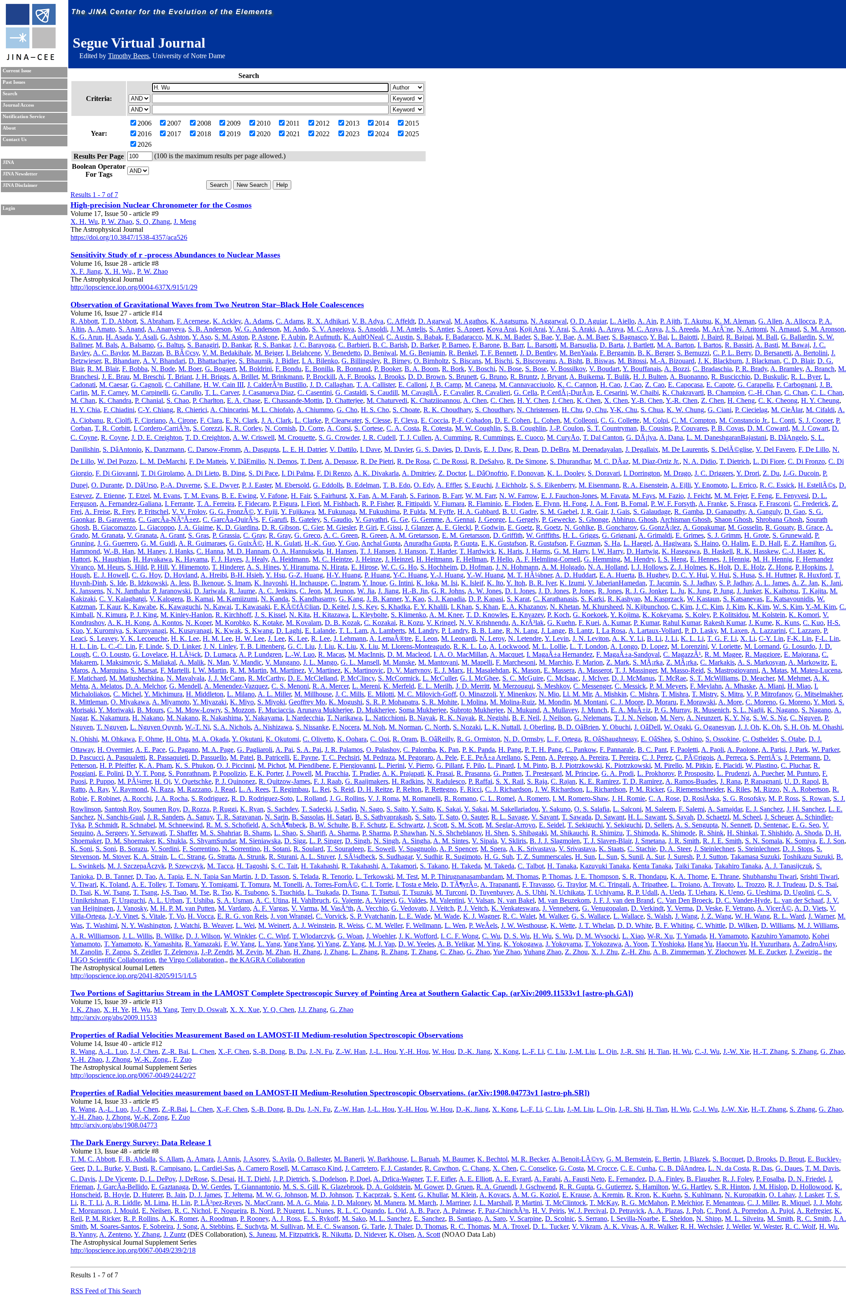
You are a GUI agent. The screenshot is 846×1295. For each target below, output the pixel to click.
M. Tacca (220, 866)
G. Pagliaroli (254, 749)
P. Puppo (101, 781)
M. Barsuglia (578, 345)
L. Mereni (366, 686)
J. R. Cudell (379, 437)
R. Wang (82, 1051)
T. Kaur (109, 606)
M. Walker (553, 916)
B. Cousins (655, 428)
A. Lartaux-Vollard (654, 630)
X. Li (747, 638)
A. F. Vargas (270, 908)
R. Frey (124, 511)
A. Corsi (339, 428)
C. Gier (313, 527)
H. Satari (339, 817)
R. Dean (526, 449)
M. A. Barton (675, 345)
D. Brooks (761, 1159)
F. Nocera (346, 727)
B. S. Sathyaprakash (383, 817)
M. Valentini (447, 900)
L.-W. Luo (300, 654)
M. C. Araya (644, 329)
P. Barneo (455, 345)
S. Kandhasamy (313, 599)
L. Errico (743, 485)
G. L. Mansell (360, 662)
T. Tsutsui (385, 892)
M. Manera (389, 1202)
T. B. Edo (396, 485)
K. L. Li (692, 638)
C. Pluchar (795, 765)
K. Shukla (172, 841)
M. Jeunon (339, 591)
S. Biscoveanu (536, 361)
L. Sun (607, 856)
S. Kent (404, 1194)
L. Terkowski (374, 876)
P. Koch (558, 614)
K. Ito (495, 583)
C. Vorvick (331, 916)
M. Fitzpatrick (299, 1234)
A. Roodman (218, 1218)
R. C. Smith (813, 1218)
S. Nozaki (467, 727)
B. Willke (169, 936)
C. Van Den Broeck (684, 900)
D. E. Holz (749, 567)
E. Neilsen (156, 1210)
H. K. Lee (185, 638)
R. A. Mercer (330, 686)
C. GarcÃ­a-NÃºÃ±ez (168, 519)
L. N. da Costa (728, 1168)
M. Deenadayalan (597, 449)
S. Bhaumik (255, 361)
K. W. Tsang (112, 892)
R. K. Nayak (457, 718)
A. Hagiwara (672, 543)
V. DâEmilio (247, 461)
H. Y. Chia (85, 409)
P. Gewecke (558, 519)
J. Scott (437, 825)
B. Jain (176, 1194)
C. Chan (796, 392)
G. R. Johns (447, 591)
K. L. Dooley (565, 473)
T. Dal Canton (603, 437)
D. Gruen (459, 1187)
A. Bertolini (810, 353)
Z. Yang (354, 944)
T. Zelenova (180, 952)
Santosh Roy (122, 809)
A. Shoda (808, 833)
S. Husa (744, 575)
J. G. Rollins (347, 798)
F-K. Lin (799, 638)
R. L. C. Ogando (360, 1210)
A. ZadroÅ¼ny (814, 944)
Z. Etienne (110, 495)
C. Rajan (563, 781)
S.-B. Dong (269, 1051)
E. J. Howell (110, 575)
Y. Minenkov (517, 694)
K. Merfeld (398, 686)
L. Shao (285, 833)
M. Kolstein (768, 614)
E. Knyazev (527, 614)
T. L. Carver (222, 392)
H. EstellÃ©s (816, 485)
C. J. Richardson (508, 789)
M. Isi (449, 583)
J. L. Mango (320, 662)
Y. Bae (564, 337)
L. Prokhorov (655, 773)
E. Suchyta (252, 1226)
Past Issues (14, 82)
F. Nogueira (230, 1210)
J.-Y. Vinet (123, 916)
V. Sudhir (429, 856)
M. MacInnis (366, 654)
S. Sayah (681, 817)
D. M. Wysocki (597, 936)
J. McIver (595, 678)
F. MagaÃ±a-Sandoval (628, 654)
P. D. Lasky (701, 630)
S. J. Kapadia (446, 599)
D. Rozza (196, 809)
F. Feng (761, 495)
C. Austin (399, 337)
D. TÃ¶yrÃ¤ (459, 884)
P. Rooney (254, 1218)
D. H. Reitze (375, 789)
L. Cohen (547, 420)
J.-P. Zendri (217, 952)
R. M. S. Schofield (232, 825)
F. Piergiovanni (354, 765)
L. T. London (588, 646)
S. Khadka (395, 606)
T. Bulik (618, 376)
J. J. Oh (748, 727)
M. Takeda (499, 866)
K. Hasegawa (681, 551)
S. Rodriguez (209, 798)
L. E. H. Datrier (304, 449)
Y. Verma (680, 908)
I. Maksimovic (120, 662)
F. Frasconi (774, 503)
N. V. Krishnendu (483, 622)
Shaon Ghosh (733, 519)
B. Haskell (718, 551)
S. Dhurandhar (570, 461)
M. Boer (189, 368)
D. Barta (611, 345)
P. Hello (501, 559)
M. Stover (116, 856)
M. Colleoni (580, 420)
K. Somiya (801, 841)
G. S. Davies (434, 449)
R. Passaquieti (168, 757)
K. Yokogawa (523, 944)
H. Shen (496, 833)
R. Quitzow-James (284, 781)
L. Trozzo (750, 884)
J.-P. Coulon (566, 428)
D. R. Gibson (280, 527)
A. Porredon (750, 1210)
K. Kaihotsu (781, 591)
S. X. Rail (509, 781)
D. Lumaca (220, 654)
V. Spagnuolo (417, 848)
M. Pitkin (699, 765)
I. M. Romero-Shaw (580, 798)
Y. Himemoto (189, 567)
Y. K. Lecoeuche (143, 638)
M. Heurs (110, 567)
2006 (144, 123)
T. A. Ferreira (215, 503)
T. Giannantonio (256, 1187)
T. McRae (672, 678)
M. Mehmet (794, 678)
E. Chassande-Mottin (293, 400)
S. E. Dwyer (221, 485)
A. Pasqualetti (126, 757)
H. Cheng (741, 400)
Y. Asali (146, 337)
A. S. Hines (263, 567)
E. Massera (559, 670)
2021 (293, 134)
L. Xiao (633, 936)
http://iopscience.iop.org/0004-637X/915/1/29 (133, 287)
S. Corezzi (207, 428)
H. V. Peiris (548, 1210)
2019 (233, 134)
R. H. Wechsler (701, 1226)
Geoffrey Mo (307, 702)
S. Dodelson (329, 1179)
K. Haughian (111, 559)
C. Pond (718, 1210)
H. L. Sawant (646, 817)
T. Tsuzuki (417, 892)
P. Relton (408, 789)
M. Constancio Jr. (743, 420)
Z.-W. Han (351, 1051)
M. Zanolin (86, 952)
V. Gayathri (371, 519)
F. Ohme (150, 739)
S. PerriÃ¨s (765, 757)
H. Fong (574, 503)
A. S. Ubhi (531, 892)
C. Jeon (310, 591)
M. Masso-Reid (682, 670)
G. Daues (789, 1168)
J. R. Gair (594, 511)
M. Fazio (671, 495)
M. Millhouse (313, 694)
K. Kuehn (667, 1194)
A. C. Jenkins (277, 591)
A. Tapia (171, 876)
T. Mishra (674, 694)
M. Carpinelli (149, 392)
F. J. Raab (327, 781)
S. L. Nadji (748, 710)
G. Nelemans (592, 718)
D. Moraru (661, 702)
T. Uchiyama (605, 892)
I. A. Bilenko (320, 361)
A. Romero (533, 798)
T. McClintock (565, 1202)
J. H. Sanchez (806, 809)
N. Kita (299, 614)
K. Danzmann (164, 449)
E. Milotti (380, 694)
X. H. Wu (84, 221)
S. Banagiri (203, 345)
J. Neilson (557, 718)
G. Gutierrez (614, 1187)
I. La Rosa (610, 630)
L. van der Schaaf (798, 900)
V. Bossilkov (568, 368)
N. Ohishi (84, 739)
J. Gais (620, 511)
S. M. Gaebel (558, 511)
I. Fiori (310, 503)
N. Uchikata (567, 892)
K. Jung (699, 591)
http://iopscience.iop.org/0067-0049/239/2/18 (133, 1250)
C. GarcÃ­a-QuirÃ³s (230, 519)
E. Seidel (551, 825)
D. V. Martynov (408, 670)
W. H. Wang (752, 916)
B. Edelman (362, 485)
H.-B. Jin (415, 591)
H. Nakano (147, 718)
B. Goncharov (617, 527)
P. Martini (528, 1202)
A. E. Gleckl (453, 527)
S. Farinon (424, 495)
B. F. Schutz (369, 825)
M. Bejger (268, 353)
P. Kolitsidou (731, 614)
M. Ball (766, 337)
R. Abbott (84, 321)
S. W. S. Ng (770, 718)
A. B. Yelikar (456, 944)
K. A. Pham (155, 765)
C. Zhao (451, 952)
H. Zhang (306, 952)
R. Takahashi (359, 866)
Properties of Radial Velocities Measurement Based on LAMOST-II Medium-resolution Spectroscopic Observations (266, 1035)
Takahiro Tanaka (738, 866)
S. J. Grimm (724, 535)
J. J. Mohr (827, 1202)
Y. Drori (747, 473)
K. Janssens (86, 591)
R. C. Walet (519, 916)
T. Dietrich (735, 461)
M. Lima (156, 1202)
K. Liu (347, 646)
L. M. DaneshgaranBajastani (726, 437)
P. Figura (285, 503)
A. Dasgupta (261, 449)
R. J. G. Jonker (646, 591)
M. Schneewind (181, 825)
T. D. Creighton (208, 437)
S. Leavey (103, 638)
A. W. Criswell (254, 437)
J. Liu (326, 646)
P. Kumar (646, 622)
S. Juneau (262, 1234)
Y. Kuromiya (104, 630)
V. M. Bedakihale (226, 353)
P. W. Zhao (116, 221)
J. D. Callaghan (331, 384)
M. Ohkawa (118, 739)
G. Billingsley (360, 361)
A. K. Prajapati (403, 773)
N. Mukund (523, 710)
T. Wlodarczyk (313, 936)
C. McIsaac (563, 678)
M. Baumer (458, 1159)
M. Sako (354, 1218)
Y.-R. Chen (682, 400)
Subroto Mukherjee (477, 710)
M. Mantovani (438, 662)
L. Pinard (501, 765)
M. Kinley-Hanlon (186, 614)
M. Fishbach (340, 503)
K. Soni (81, 848)
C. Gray (254, 535)
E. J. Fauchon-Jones (569, 495)
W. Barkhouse (387, 1159)
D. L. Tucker (550, 1226)
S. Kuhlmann (702, 1194)
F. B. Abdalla (137, 1159)
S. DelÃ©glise (731, 449)
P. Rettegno (440, 789)
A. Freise (97, 511)
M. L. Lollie (549, 646)
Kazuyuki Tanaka (604, 866)
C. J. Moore (626, 702)
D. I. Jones (520, 591)
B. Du (297, 1051)
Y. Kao (414, 599)
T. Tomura (255, 884)
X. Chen (616, 400)
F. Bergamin (617, 353)
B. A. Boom (421, 368)
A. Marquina (109, 670)
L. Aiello (622, 321)
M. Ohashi (827, 727)
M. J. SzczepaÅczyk (136, 866)
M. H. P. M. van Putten (182, 908)
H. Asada (119, 337)
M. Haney (151, 551)
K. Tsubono (251, 892)
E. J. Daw (497, 449)
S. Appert (470, 329)
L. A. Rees (254, 789)
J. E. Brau (116, 376)
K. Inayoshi (270, 583)
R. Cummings (494, 437)
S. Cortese (368, 428)
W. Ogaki (677, 727)
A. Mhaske (740, 686)
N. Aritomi (752, 329)
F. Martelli (174, 670)
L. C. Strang (188, 856)
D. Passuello (209, 757)
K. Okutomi (282, 739)
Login (9, 208)
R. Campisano (170, 1168)
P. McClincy (358, 678)
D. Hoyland (180, 575)
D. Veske (709, 908)
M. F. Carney (109, 392)
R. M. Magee (723, 654)
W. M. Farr (480, 495)
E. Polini (111, 773)
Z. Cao (654, 384)
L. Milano (241, 694)
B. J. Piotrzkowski (576, 765)
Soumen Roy (161, 809)
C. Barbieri (353, 345)
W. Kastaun (703, 599)
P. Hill (159, 567)
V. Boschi (481, 368)
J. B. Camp (445, 384)
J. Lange (553, 630)
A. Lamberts (387, 630)
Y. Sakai (475, 809)
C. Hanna (210, 551)
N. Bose (510, 368)
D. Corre (311, 428)
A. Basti (766, 345)
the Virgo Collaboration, (192, 960)
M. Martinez (287, 670)
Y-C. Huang (410, 575)
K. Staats (611, 848)
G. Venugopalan (604, 908)
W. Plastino (761, 765)
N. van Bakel (515, 900)
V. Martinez (324, 670)
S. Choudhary (494, 409)
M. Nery (671, 718)
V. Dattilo (343, 449)
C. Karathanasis (555, 599)
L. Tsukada (323, 892)
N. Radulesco (446, 781)
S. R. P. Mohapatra (392, 702)
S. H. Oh (796, 727)
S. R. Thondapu (644, 876)
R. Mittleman (88, 702)
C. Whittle (711, 925)
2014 (382, 123)
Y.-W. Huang (485, 575)
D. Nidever (370, 1234)
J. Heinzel (399, 559)
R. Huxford (815, 575)
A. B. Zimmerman (678, 952)
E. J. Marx (448, 670)
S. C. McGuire (522, 678)
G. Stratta (221, 856)
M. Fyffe (441, 511)
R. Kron (638, 1194)
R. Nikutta (336, 1234)
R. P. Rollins (140, 1218)
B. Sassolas (307, 817)
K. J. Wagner (481, 916)
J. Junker (749, 591)
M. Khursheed (603, 606)
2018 (204, 134)
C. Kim (682, 606)
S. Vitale (153, 916)
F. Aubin (293, 337)
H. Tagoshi (252, 866)
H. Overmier (114, 749)
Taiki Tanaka (693, 866)
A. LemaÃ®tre (390, 638)
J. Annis (228, 1159)
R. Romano (460, 798)
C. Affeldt (401, 321)
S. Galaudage (652, 511)
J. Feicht (699, 495)
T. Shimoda (642, 833)
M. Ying (488, 944)
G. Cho (347, 409)
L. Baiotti (684, 337)
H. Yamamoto (728, 936)
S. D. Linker (183, 646)
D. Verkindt (647, 908)
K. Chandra (115, 400)
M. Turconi (451, 892)
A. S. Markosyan (761, 662)
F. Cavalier (458, 392)
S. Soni (106, 848)
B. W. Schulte (328, 825)
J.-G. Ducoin (801, 473)
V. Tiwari (83, 884)
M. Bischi (498, 361)
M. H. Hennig (772, 559)
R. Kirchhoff (233, 614)
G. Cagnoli (146, 384)
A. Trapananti (499, 884)
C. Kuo (813, 622)
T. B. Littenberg (262, 646)
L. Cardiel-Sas (214, 1168)
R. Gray (280, 535)
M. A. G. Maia (307, 1202)
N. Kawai (217, 606)
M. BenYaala (578, 353)
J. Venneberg (560, 908)
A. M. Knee (446, 614)
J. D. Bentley (538, 353)
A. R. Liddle (123, 1202)
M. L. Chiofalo (272, 409)
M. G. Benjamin (422, 353)
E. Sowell (381, 848)
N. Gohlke (579, 527)
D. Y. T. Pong (145, 773)
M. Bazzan (147, 353)
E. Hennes (704, 559)
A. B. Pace (424, 1210)
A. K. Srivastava (532, 848)
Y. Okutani (247, 739)
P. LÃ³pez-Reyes (217, 1202)
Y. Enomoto (710, 485)
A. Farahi (547, 1179)
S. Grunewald (791, 535)
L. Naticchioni (385, 718)
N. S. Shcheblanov (456, 833)
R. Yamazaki (202, 944)
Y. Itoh (515, 583)
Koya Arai (501, 329)
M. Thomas (522, 876)
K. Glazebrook (342, 1187)
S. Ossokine (722, 739)
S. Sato (425, 817)
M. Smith (780, 1218)
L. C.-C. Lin (117, 646)
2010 (263, 123)
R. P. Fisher (377, 503)
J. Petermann (802, 757)
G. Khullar (433, 1194)
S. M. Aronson (823, 329)
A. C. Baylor (111, 353)
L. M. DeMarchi (163, 461)
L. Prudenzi (733, 773)
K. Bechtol (492, 1159)
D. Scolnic (560, 1218)
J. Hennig (736, 559)
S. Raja (537, 781)
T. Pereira (625, 757)
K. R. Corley (243, 428)
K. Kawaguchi (180, 606)
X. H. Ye (116, 1009)
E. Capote (720, 384)
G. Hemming (602, 559)
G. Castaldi (351, 392)
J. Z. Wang (716, 916)
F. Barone (486, 345)
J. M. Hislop (770, 1187)
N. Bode (163, 368)
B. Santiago (465, 1218)
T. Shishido (776, 833)
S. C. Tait (284, 866)
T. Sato (448, 817)
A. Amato (101, 329)
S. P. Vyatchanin (372, 916)
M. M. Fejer (730, 495)
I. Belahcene (303, 353)
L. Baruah (425, 1159)
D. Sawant (609, 817)
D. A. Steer (675, 848)
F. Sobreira (158, 1226)
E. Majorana (801, 654)
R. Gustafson (548, 543)
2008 (204, 123)
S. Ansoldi (372, 329)
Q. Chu (596, 409)
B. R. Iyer (542, 583)
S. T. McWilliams (714, 678)
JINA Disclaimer (20, 185)
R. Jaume (242, 591)
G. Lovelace (150, 654)
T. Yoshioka (667, 944)
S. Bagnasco (629, 337)
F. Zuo (182, 1059)
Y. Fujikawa (298, 511)
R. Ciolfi (119, 420)
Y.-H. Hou (414, 1051)
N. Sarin (276, 817)
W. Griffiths (542, 535)
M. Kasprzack (663, 599)
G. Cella (525, 392)
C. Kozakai (380, 622)
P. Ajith (670, 321)
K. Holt (720, 567)
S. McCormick (398, 678)
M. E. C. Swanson (332, 1226)
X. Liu (369, 646)
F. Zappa (117, 952)
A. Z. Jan (805, 583)
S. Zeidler (147, 952)
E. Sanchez (429, 1218)
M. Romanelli (421, 798)
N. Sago (371, 809)
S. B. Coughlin (525, 428)
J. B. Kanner (384, 599)
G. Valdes (412, 900)
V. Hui (720, 575)
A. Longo (624, 646)
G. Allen (770, 321)
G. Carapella (755, 384)
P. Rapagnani (762, 781)
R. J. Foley (738, 1179)
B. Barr (513, 345)
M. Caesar (113, 384)
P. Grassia (226, 535)
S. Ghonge (594, 519)
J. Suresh (680, 856)
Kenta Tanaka (652, 866)
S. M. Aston (231, 337)
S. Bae (543, 337)
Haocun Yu (731, 944)
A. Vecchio (372, 908)
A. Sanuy (200, 817)
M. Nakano (182, 718)
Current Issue (17, 70)
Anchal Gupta (381, 543)
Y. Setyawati (148, 833)
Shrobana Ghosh (779, 519)
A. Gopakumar (703, 527)
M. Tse (199, 892)
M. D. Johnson (331, 1194)
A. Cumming (452, 437)
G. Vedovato (409, 908)
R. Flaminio (484, 503)
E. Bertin (667, 1159)
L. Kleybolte (369, 614)
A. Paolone (742, 749)
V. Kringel (441, 622)
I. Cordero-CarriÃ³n (161, 428)
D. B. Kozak (342, 622)
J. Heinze (369, 559)
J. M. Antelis (408, 329)
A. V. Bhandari (164, 361)
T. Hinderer (228, 567)
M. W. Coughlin (478, 428)
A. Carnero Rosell (262, 1168)
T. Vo (176, 916)
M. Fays (643, 495)
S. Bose (536, 368)
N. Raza (162, 789)
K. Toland (114, 884)
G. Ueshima (763, 892)
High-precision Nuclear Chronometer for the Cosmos (161, 205)
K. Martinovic (363, 670)
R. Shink (711, 833)
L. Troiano (685, 884)
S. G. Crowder (339, 437)
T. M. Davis (822, 1168)
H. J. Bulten (650, 376)
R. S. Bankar (272, 345)
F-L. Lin (827, 638)
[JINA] (30, 58)
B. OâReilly (436, 739)
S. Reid (343, 789)
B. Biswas (600, 361)
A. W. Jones (484, 591)
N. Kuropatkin (745, 1194)
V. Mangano (282, 662)
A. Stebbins (216, 1226)
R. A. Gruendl (496, 1187)
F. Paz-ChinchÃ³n (503, 1210)
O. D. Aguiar (588, 321)
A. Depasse (341, 461)
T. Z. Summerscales (543, 856)
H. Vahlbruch (310, 900)
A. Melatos (106, 686)
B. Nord (261, 1210)
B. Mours (150, 710)
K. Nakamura (110, 718)
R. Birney (396, 361)
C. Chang (475, 1168)
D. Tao (146, 876)
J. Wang (686, 916)
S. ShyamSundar (212, 841)
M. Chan (82, 400)
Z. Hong (780, 567)
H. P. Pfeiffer (117, 765)
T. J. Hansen (377, 551)
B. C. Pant (652, 749)
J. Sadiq (345, 809)
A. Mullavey (560, 710)
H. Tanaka (561, 866)
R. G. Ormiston (478, 739)
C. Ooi (379, 739)
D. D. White (634, 925)
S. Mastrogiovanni (732, 670)
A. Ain (647, 321)
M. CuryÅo (563, 437)
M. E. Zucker (767, 952)
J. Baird (712, 337)
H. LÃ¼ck (186, 654)
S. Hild (137, 567)
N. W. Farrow (518, 495)
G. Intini (401, 583)
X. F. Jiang (85, 271)
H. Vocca (201, 916)
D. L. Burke (104, 1168)
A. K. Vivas (620, 1226)
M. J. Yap (381, 944)
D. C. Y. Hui (689, 575)
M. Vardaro (234, 908)
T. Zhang (424, 952)
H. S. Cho (375, 409)
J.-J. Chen (144, 1051)
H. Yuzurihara (770, 944)
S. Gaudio (337, 519)
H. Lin (181, 1202)
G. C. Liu (301, 646)
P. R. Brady (751, 368)
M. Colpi (655, 420)
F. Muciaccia (276, 710)
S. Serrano (592, 1218)
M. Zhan (278, 952)
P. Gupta (466, 543)
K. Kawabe (140, 606)
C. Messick (630, 686)
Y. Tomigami (219, 884)
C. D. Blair (798, 361)
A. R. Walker (658, 1226)
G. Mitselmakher (818, 694)
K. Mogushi (345, 702)
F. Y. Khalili (430, 606)
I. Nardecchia (304, 718)
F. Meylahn (706, 686)
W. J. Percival (587, 1210)
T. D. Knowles (487, 614)
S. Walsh (659, 916)
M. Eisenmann (599, 485)
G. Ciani (719, 409)
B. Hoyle (117, 1194)
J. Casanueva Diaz (268, 392)
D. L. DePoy (157, 1179)
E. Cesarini (611, 392)
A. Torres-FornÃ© (331, 884)
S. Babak (429, 337)
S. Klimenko (408, 614)
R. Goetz (548, 527)
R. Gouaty (779, 527)
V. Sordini (165, 848)
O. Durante (106, 485)
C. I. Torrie (376, 884)
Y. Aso (201, 337)
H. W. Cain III (224, 384)
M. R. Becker (530, 1159)
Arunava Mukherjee (325, 710)
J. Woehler (380, 936)
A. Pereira (594, 757)
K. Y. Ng (737, 718)
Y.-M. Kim (820, 606)
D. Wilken (743, 925)
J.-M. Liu (582, 1051)
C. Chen (502, 400)
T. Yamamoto (122, 944)
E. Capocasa (685, 384)
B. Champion (726, 392)
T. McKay (604, 1202)
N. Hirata (335, 567)
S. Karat (518, 599)
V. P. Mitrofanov (769, 694)
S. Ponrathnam (188, 773)
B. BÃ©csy (182, 353)
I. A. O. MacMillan (460, 654)
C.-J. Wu (707, 1051)
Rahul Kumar (681, 622)
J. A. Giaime (195, 527)
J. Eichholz (510, 485)
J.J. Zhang (312, 1009)
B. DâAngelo (788, 437)
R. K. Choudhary (447, 409)
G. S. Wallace (590, 916)
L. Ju (677, 591)
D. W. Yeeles (416, 944)
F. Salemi (692, 809)
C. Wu (491, 936)
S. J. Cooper (815, 420)
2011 (293, 123)
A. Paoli (712, 749)
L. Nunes (321, 1210)
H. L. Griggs (580, 535)
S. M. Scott (466, 825)
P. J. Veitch (472, 908)
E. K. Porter (265, 773)
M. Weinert (273, 925)
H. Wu (542, 936)
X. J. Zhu (604, 952)
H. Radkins (407, 781)
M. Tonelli (287, 884)
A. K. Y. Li (627, 638)
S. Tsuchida (287, 892)
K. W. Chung (685, 409)
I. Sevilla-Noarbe (634, 1218)
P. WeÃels (483, 925)
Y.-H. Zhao (86, 1059)
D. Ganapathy (725, 511)
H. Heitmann (434, 559)
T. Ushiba (199, 900)
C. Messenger (592, 686)
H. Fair (300, 495)
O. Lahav (782, 1194)
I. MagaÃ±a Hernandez (560, 654)
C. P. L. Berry (732, 353)
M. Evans (166, 495)
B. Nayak (422, 718)
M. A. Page (218, 749)
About (9, 128)
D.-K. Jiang (474, 1051)
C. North (437, 727)
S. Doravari (604, 473)
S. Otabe (793, 739)
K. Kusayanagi (191, 630)
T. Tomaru (183, 884)
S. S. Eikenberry (552, 485)
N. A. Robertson (806, 789)
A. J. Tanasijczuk (788, 866)
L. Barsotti (542, 345)
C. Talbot (531, 866)
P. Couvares (691, 428)
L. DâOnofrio (488, 473)
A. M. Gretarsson (414, 535)
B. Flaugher (702, 1179)
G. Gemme (427, 519)
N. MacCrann (264, 1202)
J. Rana (730, 781)
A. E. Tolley (148, 884)
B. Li (654, 638)
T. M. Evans (201, 495)
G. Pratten (508, 773)
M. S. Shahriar (220, 833)
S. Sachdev (282, 809)
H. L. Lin (83, 646)
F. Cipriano (150, 420)
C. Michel (127, 694)
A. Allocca (800, 321)
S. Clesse (377, 420)
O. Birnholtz (431, 361)
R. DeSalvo (487, 461)
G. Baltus (170, 345)
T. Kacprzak (373, 1194)
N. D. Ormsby (523, 739)
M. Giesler (341, 527)
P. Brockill (320, 376)
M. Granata (107, 535)
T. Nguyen (111, 727)
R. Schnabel (138, 825)
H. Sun (585, 856)
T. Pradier (365, 773)
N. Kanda (274, 599)
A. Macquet (506, 654)
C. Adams (290, 321)
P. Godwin (489, 527)
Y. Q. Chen (278, 1009)
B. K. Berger (655, 353)
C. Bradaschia (712, 368)
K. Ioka (427, 583)
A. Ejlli (681, 485)
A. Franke (712, 503)
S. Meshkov (553, 686)
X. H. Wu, (119, 271)
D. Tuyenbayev (491, 892)
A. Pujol (782, 1210)
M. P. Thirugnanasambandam (462, 876)
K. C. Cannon (577, 384)
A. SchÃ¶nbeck (283, 825)
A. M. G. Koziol (535, 1194)
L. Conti (783, 420)
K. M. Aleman (735, 321)
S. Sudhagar (395, 856)
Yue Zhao (506, 952)
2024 (382, 134)
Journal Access (18, 105)
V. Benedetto (342, 353)
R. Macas (331, 654)
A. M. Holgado (563, 567)
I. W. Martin (209, 670)
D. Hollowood (811, 1187)
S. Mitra (731, 694)
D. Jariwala (210, 591)
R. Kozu (411, 622)
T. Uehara (702, 892)
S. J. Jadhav (699, 583)
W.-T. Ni (197, 727)
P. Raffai (480, 781)
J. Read (225, 789)
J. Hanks (181, 551)
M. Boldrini (255, 368)
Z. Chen (712, 400)
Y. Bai (659, 337)
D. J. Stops (798, 848)
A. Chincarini (229, 409)
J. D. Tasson (272, 876)
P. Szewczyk (186, 866)
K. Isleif (472, 583)
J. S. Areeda (682, 329)
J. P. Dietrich (290, 1179)
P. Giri (368, 527)
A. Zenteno (115, 1234)
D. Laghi (288, 630)
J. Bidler (286, 361)
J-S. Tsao (173, 892)
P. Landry (455, 630)
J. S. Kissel (270, 614)
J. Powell (299, 773)
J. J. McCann (226, 678)
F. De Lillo (813, 449)
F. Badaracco (463, 337)
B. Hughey (653, 575)
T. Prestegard (543, 773)
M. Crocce (602, 1168)
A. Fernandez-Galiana (130, 503)
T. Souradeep (345, 848)
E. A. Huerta (616, 575)
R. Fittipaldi (413, 503)
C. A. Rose (664, 798)
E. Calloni (412, 384)
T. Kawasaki (252, 606)
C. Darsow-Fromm (214, 449)
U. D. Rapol (801, 781)
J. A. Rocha (171, 798)
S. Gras (198, 535)
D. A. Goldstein (389, 1187)
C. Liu (556, 1051)
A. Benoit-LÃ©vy (577, 1159)
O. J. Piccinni (235, 765)
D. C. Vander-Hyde (743, 900)
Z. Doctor (451, 473)
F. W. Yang (239, 944)
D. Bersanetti (773, 353)
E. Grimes (689, 535)
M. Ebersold (292, 485)
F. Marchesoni (515, 662)
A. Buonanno (689, 376)
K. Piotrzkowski (628, 765)
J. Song (187, 1226)
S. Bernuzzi (693, 353)
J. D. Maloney (351, 1202)
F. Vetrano (739, 908)
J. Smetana (650, 841)
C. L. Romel (497, 798)
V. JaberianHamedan (617, 583)
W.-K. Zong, (152, 1059)
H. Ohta (177, 739)
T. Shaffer (183, 833)
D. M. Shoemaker (129, 841)
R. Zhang (394, 952)
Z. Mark (617, 662)
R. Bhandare (122, 361)
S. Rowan (816, 798)
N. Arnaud (785, 329)
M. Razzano (194, 789)
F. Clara (211, 420)
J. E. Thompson (597, 876)
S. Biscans (466, 361)
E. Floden (518, 503)
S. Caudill (384, 392)
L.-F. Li (533, 1051)
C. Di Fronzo (806, 461)
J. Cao (633, 384)
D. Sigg (295, 841)
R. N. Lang (522, 630)
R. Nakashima (221, 718)
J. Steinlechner (714, 848)
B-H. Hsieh (246, 575)
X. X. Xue (245, 1009)
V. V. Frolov (189, 511)
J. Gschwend (537, 1187)
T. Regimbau (290, 789)
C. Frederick (811, 503)
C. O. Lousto (111, 654)
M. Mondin (554, 702)
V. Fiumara (449, 503)
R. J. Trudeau (786, 884)
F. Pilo (475, 765)
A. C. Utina (272, 900)
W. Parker (825, 749)
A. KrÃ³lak (528, 622)
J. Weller (738, 1226)
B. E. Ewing (239, 495)
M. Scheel (747, 817)
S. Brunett (463, 376)
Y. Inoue (374, 583)
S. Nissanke (312, 727)
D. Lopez (654, 646)
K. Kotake (267, 622)
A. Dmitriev (418, 473)
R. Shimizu (607, 833)
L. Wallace (628, 916)
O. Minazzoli (478, 694)
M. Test (407, 876)
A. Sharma (344, 833)
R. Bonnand (354, 368)
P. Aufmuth (324, 337)
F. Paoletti (684, 749)
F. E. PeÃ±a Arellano (490, 757)
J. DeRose (193, 1179)
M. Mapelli (476, 662)
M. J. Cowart (810, 428)
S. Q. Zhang (153, 221)
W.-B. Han (119, 551)
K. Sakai (449, 809)
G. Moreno (794, 702)
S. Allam (171, 1159)
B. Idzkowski (148, 583)
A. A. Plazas (665, 1210)
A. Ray (98, 789)
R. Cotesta (437, 428)
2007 (174, 123)
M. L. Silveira (744, 1218)
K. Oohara (352, 739)
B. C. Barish (390, 345)
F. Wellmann (423, 925)
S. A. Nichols (232, 727)
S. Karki (592, 599)
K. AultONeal (363, 337)
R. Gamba (688, 511)
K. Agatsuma (508, 321)
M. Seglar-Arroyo (510, 825)
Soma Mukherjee (422, 710)
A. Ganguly (764, 511)
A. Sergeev (111, 833)
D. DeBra (555, 449)
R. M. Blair (103, 368)
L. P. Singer (325, 841)
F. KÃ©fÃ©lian (296, 606)
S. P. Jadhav (735, 583)
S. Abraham (156, 321)
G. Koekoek (590, 614)
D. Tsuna (355, 892)
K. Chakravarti (683, 392)
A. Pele (446, 757)
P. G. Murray (672, 710)
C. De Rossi (450, 461)
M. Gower (428, 1187)
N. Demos (282, 461)
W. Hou (443, 1051)
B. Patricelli (273, 757)
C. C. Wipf (274, 936)
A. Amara (200, 1159)
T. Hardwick (477, 551)
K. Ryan (251, 809)
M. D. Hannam (248, 551)
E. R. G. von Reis (242, 916)
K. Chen (589, 400)
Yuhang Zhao (542, 952)
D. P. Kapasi (485, 599)
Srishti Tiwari (819, 876)
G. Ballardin (798, 337)
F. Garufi (274, 519)
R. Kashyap (624, 599)
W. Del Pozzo (116, 461)
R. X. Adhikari (328, 321)
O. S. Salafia (591, 809)
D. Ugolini (799, 892)
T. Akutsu (697, 321)
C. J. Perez (657, 757)
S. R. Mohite (439, 702)
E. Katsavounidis (789, 599)
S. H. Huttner (776, 575)
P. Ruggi (225, 809)
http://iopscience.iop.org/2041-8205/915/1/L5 (133, 975)
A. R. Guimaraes (202, 543)
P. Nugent (290, 1210)
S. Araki (583, 329)
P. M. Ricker (646, 789)
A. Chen (475, 400)
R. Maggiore (762, 654)
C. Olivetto (318, 739)
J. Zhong (118, 1059)
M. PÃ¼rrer (134, 781)
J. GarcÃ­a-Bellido (122, 1187)
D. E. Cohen (512, 420)
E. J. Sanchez (764, 809)
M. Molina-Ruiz (512, 702)
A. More (730, 702)
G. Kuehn (561, 622)
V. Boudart (604, 368)
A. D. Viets (810, 908)
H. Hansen (341, 551)
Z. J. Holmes (688, 567)
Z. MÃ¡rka (681, 662)
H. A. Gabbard (478, 511)
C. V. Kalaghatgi (122, 599)
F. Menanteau (725, 1202)
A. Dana (671, 437)
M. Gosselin (745, 527)
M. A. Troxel (511, 1226)
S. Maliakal (160, 662)
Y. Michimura (163, 694)
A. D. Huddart (575, 575)
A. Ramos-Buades (690, 781)
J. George (491, 519)
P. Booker (387, 368)
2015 (412, 123)
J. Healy (256, 559)
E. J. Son (831, 841)
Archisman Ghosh (685, 519)
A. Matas (774, 670)
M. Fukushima (379, 511)
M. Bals (107, 345)
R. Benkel (463, 353)
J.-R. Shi (632, 1051)
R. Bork (453, 368)
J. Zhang (336, 952)
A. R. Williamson (94, 936)
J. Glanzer (419, 527)
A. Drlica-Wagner (398, 1179)
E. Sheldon (677, 1218)
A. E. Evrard (513, 1179)
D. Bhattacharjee (212, 361)
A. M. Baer (593, 337)
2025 (412, 134)
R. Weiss (350, 925)
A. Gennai (460, 519)
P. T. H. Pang (543, 749)
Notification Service (24, 116)
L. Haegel (637, 543)
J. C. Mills (349, 694)
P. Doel (360, 1179)
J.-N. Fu (320, 1051)
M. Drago (677, 473)
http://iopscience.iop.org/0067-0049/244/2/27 (133, 1075)
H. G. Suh (498, 856)
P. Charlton (208, 400)
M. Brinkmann (282, 376)
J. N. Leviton (590, 638)
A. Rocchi (137, 798)
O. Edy (424, 485)
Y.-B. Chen (647, 400)
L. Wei (245, 925)
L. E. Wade (414, 916)
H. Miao (799, 686)
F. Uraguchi (128, 900)
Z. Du (771, 473)
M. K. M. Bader (508, 337)
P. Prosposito (695, 773)
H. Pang (509, 749)
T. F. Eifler (441, 1179)
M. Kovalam (303, 622)
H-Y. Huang (344, 575)
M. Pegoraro (415, 757)
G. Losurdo (799, 646)
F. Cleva (405, 420)
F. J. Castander (401, 1168)
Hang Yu (700, 944)
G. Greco (307, 535)
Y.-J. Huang (447, 575)
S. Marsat (143, 670)
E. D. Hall (766, 543)
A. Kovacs (494, 1194)
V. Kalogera (166, 599)
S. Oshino (688, 739)
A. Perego (563, 757)
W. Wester (767, 1226)
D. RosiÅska (701, 798)
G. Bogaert (220, 368)
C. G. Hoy (146, 575)
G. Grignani (618, 535)
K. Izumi (572, 583)
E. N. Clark (242, 420)
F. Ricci (471, 789)
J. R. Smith (683, 841)
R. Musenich (711, 710)
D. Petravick (627, 1210)
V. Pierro (420, 765)
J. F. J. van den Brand (623, 900)
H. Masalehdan (488, 670)
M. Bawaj (795, 345)
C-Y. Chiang (155, 409)
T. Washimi (102, 925)
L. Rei (321, 789)
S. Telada (306, 876)
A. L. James (772, 583)
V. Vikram (586, 1226)
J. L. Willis (137, 936)
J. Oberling (538, 727)
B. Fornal (634, 503)
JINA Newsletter (20, 173)
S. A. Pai (309, 749)
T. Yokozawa (603, 944)
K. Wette (562, 925)
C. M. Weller (384, 925)
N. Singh (386, 841)
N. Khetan (564, 606)
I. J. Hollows (649, 567)
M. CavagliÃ (420, 392)
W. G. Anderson (257, 329)
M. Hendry (639, 559)
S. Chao (178, 400)
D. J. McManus (633, 678)
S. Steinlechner (758, 848)
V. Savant (544, 817)
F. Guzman (585, 543)
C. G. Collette (620, 420)
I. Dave (370, 449)
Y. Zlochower (726, 952)
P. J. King (143, 614)
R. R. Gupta (576, 1187)
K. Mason (526, 670)
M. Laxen (734, 630)
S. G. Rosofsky (744, 798)
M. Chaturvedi (387, 400)
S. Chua (652, 409)
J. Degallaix (641, 449)
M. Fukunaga (337, 511)
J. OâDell (647, 727)
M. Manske (399, 662)
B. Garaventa (116, 519)
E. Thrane (725, 876)
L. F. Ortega (564, 739)
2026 (144, 144)
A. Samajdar (725, 809)
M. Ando (295, 329)
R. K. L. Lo (469, 646)
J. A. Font (603, 503)
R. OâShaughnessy (610, 739)
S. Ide (118, 583)
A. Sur (655, 856)
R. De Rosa (413, 461)
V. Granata (142, 535)
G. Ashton (174, 337)
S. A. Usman (234, 900)
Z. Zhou (576, 952)
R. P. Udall (642, 892)
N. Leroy (492, 638)
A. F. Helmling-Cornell (548, 559)
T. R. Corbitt (112, 428)
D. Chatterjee (344, 400)
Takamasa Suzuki (755, 856)
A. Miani (771, 686)
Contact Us (14, 139)
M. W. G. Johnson (281, 1194)
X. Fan (359, 495)
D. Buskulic (770, 376)
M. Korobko (232, 622)
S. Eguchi (478, 485)
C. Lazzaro (804, 630)
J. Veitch (442, 908)
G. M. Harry (571, 551)
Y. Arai (558, 329)
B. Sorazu (133, 848)
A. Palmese (459, 1210)
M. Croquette (296, 437)
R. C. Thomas (470, 1226)
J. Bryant (553, 376)
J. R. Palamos (344, 749)
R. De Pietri (376, 461)
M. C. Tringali (609, 884)
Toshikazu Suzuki (808, 856)
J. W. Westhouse (524, 925)
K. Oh (771, 727)
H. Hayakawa (152, 559)
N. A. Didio (699, 461)
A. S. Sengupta (696, 825)
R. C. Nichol (192, 1210)
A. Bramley (786, 368)
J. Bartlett (640, 345)
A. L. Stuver (317, 856)
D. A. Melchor (146, 686)
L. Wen (455, 925)
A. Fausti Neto (584, 1179)
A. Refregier (814, 1210)
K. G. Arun (86, 337)
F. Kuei (589, 622)
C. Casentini (314, 392)
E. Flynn (547, 503)
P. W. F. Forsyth (673, 503)
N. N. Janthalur (128, 591)
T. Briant (179, 376)
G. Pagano (183, 749)
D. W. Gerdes (211, 1187)
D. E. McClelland (312, 678)
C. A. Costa (402, 428)
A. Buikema (586, 376)
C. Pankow (580, 749)
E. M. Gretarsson (466, 535)
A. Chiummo (315, 409)
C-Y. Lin (771, 638)
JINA (8, 162)
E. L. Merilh (435, 686)
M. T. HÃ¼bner (529, 575)
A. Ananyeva (166, 329)
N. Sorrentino (241, 848)
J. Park (798, 749)
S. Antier (441, 329)
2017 (174, 134)
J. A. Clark (276, 420)
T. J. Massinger (636, 670)
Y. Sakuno (556, 809)
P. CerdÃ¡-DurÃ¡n (567, 392)
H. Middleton (204, 694)
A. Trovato (718, 884)
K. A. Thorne (689, 876)
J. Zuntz (174, 1234)
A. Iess (179, 583)
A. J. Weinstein (314, 925)
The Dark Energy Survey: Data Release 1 (141, 1142)
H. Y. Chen (533, 400)
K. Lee (298, 638)
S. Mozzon (239, 710)
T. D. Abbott (119, 321)
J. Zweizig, (804, 952)
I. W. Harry (607, 551)
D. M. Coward (767, 428)
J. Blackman (763, 361)
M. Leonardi (458, 638)
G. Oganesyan (714, 727)
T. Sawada (576, 817)
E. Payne (305, 757)
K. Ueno (731, 892)
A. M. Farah (389, 495)
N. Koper (199, 622)
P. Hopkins (810, 567)
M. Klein (463, 1194)
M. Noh (374, 727)
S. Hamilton (651, 1187)
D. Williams (777, 925)
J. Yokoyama (563, 944)
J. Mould (126, 1210)
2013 (352, 123)
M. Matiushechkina (136, 678)
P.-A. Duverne (180, 485)
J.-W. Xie (736, 1051)
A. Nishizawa (273, 727)
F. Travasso (538, 884)
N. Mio (549, 694)
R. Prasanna (473, 773)
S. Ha (612, 543)
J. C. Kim (709, 606)
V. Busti (136, 1168)
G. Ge (399, 519)
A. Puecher (768, 773)
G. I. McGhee (479, 678)
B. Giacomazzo (114, 527)
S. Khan (486, 606)
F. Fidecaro (253, 503)
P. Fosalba (770, 1179)
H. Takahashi (319, 866)
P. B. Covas (727, 428)
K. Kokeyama (662, 614)
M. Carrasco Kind (316, 1168)
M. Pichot (271, 765)
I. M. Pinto (532, 765)
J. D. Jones (553, 591)
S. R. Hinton (732, 1187)
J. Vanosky (132, 908)
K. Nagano (782, 710)
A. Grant (172, 535)
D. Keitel (336, 606)
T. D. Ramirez (642, 781)
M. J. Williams (818, 925)
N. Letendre (525, 638)
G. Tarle (373, 1226)
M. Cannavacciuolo (526, 384)
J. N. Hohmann (517, 567)
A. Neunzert (703, 718)
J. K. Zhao (85, 1009)
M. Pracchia (332, 773)
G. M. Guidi (158, 543)
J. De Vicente (117, 1179)
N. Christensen (537, 409)
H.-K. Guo (319, 543)
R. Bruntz (524, 376)
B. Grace (810, 527)
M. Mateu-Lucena (815, 670)
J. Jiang (388, 591)
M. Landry (423, 630)
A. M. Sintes (450, 841)
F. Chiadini (119, 409)
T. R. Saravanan (238, 817)
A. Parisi (773, 749)
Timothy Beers (128, 56)
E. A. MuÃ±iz (631, 710)
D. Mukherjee (375, 710)
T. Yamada (691, 936)
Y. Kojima (624, 614)
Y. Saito (422, 809)
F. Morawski (697, 702)
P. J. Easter (256, 485)
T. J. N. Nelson (635, 718)
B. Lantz (580, 630)
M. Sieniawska (260, 841)
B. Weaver (217, 925)
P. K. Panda (478, 749)
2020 (263, 134)
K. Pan (449, 749)
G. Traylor (571, 884)
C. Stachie (641, 848)
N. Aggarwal (549, 321)
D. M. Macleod (408, 654)
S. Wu (563, 936)
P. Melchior (686, 1202)
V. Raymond (129, 789)
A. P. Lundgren (260, 654)
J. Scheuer (778, 817)
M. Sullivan (287, 1226)
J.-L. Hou (382, 1051)
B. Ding (234, 473)
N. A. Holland (607, 567)
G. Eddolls (328, 485)
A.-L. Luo (112, 1051)
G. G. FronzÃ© (231, 511)
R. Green (374, 535)
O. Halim (735, 543)
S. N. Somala (763, 841)
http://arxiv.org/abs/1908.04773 (113, 1125)
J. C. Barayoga (314, 345)
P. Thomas (556, 876)
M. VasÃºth (337, 908)
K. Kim (758, 606)
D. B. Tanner (114, 876)
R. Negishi (493, 718)
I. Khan (461, 606)
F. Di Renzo (334, 473)
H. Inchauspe (308, 583)
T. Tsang (145, 892)
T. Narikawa (344, 718)
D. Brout (791, 1159)
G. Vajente (347, 900)
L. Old (397, 1210)
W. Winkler (239, 936)
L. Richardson (606, 789)
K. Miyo (242, 702)
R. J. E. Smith (722, 841)
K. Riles (738, 789)
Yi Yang (328, 944)
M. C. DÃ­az (611, 461)
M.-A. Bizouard (672, 361)
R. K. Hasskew (757, 551)
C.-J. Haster (798, 551)
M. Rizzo (766, 789)
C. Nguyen (805, 718)
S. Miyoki (271, 702)
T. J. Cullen (415, 437)
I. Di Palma (297, 473)
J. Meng (185, 221)
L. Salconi (627, 809)
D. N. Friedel (806, 1179)
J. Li (671, 638)
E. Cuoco (530, 437)
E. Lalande (320, 630)
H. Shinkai (742, 833)
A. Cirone (183, 420)
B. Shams (257, 833)
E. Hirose (364, 567)
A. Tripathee (649, 884)
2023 (352, 134)
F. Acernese (193, 321)
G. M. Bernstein (628, 1159)
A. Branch (820, 368)
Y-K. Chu (623, 409)
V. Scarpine (525, 1218)
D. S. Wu (517, 936)
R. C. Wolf (800, 1226)
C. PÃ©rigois (694, 757)
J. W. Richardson (559, 789)
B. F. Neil (525, 718)
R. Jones (610, 591)
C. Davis (82, 1179)
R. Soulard (308, 848)
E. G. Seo (805, 825)
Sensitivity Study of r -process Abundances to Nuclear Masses (175, 254)
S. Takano (434, 866)
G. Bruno (493, 376)
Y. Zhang (147, 1234)
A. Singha (416, 841)
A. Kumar (616, 622)
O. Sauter (475, 817)
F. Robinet (105, 798)
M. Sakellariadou (514, 809)
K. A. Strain (150, 856)
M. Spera (493, 848)
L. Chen (203, 1051)
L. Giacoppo (156, 527)
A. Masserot (595, 670)
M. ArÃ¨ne (717, 329)
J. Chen (562, 400)
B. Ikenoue (208, 583)
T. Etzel (139, 495)
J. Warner (821, 916)
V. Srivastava (577, 848)
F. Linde (150, 646)
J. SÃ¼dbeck (356, 856)
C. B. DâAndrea (682, 1168)
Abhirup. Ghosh (634, 519)
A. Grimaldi (655, 535)
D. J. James (205, 1194)
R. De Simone (526, 461)
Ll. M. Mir (577, 694)
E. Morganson (90, 1210)
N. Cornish (280, 428)
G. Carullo (186, 392)
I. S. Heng (672, 559)
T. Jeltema (238, 1194)
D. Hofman (476, 567)
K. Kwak (228, 630)
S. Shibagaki (529, 833)
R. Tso (222, 892)
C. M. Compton (694, 420)
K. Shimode (678, 833)
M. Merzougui (513, 686)
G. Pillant (449, 765)
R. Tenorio (337, 876)
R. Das (762, 1168)
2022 (322, 134)
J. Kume (760, 622)
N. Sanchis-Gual (120, 817)
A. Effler (449, 485)
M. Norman (405, 727)
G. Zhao (478, 952)
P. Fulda (414, 511)
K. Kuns (787, 622)
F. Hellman (471, 559)
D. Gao (794, 511)
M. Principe (581, 773)
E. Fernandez (626, 1179)
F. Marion (589, 662)
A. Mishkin (611, 694)
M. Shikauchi (569, 833)
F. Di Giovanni (116, 473)
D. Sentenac (771, 825)
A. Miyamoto (170, 702)
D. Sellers (658, 825)
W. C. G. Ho (399, 567)
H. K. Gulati (283, 543)
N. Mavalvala (185, 678)
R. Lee (320, 638)
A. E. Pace (150, 749)
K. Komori (804, 614)
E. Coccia (434, 420)
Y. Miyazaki (209, 702)
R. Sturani (283, 856)
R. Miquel (796, 1202)
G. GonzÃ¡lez (660, 527)
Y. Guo (348, 543)
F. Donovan (527, 473)
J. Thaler (400, 1226)
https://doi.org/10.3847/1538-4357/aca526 (128, 237)
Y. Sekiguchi (624, 825)
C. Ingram (345, 583)
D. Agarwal (434, 321)
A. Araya (610, 329)
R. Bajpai (739, 337)
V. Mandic (247, 662)
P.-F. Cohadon (471, 420)
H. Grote (756, 535)
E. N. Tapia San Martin (218, 876)
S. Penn (534, 757)
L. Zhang (365, 952)
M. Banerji (349, 1159)
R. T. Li (91, 1202)
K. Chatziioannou (435, 400)
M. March (422, 1202)
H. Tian (658, 1051)
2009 (233, 123)
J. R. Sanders (165, 817)
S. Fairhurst (330, 495)
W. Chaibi (645, 392)
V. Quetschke (193, 781)
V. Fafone (273, 495)
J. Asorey (256, 1159)
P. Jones (583, 591)
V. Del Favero (775, 449)
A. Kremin (608, 1194)
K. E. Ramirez (599, 781)
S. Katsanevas (742, 599)
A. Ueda (672, 892)
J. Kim (735, 606)
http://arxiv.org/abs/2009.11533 (113, 1017)
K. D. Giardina (237, 527)
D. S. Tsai (823, 884)
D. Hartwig (642, 551)
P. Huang (377, 575)
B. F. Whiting (674, 925)
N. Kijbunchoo (647, 606)
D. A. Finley (666, 1179)
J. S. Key (364, 606)
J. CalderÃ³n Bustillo (276, 384)
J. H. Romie (628, 798)
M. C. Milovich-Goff (426, 694)
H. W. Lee (249, 638)
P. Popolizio (229, 773)
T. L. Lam (353, 630)
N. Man (218, 662)
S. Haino (706, 543)
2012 (322, 123)
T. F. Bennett (498, 353)
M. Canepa (480, 384)
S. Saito (397, 809)
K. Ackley (227, 321)
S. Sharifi (313, 833)
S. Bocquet (727, 1159)
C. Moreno (761, 702)
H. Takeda (466, 866)
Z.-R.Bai (174, 1109)
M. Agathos (470, 321)
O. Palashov (383, 749)
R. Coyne (114, 437)
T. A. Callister (375, 384)
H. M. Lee (217, 638)
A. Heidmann (290, 559)
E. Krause (576, 1194)
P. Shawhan (409, 833)
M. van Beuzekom (564, 900)
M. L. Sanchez (389, 1218)
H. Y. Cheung (820, 400)
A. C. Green (340, 535)
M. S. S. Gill (300, 1187)
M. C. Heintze (332, 559)
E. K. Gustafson (503, 543)
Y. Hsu (275, 575)
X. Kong (506, 1051)
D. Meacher (758, 678)
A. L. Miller (274, 694)
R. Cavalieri (493, 392)
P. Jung (723, 591)
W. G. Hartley (691, 1187)
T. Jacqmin (664, 583)
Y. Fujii (267, 511)
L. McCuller (439, 678)
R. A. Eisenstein (645, 485)
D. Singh (357, 841)
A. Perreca (731, 757)
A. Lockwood (509, 646)
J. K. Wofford (418, 936)
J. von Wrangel (291, 916)
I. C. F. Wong (460, 936)
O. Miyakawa (130, 702)
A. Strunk (251, 856)
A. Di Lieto (203, 473)
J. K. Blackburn (720, 361)
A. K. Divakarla (376, 473)
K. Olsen (401, 1234)
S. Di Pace (263, 473)
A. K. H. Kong (129, 622)
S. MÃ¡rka (648, 662)
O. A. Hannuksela (298, 551)
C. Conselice (538, 1168)
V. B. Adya (367, 321)
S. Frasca (743, 503)
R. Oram (405, 739)
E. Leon (426, 638)
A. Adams (258, 321)
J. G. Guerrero (117, 543)
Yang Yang (298, 944)
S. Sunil (632, 856)
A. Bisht (570, 361)
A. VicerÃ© (774, 908)
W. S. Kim (787, 606)
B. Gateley (305, 519)
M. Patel (241, 757)
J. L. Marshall (492, 1202)
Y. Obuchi (616, 727)
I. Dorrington (641, 473)
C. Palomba (419, 749)
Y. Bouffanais (642, 368)
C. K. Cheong (778, 400)
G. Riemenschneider (695, 789)
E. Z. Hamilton (805, 543)
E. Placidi (728, 765)
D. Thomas (431, 1226)
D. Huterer (148, 1194)
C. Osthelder (759, 739)
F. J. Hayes (226, 559)
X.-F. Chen (233, 1051)
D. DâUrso (141, 485)
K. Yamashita (163, 944)
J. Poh (694, 1210)
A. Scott (428, 1234)
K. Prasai (440, 773)
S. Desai (222, 1179)
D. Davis (467, 449)
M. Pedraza (379, 757)
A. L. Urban (165, 900)
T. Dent (311, 461)
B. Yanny (83, 1234)
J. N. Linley (220, 646)
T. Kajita (814, 591)
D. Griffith (508, 535)
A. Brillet (245, 376)
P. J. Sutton (711, 856)
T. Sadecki (316, 809)
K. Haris (510, 551)
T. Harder (443, 551)
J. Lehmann (350, 638)
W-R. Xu (660, 936)
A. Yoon (636, 944)
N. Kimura (111, 614)
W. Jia (366, 591)
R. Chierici (192, 409)
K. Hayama (191, 559)
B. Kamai (199, 599)
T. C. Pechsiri (341, 757)
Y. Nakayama (263, 718)
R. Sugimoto (463, 856)
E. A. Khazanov (524, 606)
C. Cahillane (182, 384)
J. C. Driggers (713, 473)
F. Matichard (88, 678)
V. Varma (304, 908)
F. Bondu (288, 368)
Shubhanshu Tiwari (769, 876)
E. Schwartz (406, 825)
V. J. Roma (383, 798)
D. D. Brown (426, 376)
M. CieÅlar (786, 409)
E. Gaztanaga (170, 1187)
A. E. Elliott (475, 1179)
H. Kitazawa (331, 614)
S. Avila (283, 1159)
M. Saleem (660, 809)
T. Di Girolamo (162, 473)
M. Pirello (668, 765)
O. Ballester (314, 1159)
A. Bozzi (676, 368)
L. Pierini (391, 765)
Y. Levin (557, 638)
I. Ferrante (179, 503)
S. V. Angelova (333, 329)
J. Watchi (187, 925)
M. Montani (590, 702)
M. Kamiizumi (237, 599)
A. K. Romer (179, 1218)
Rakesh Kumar (724, 622)
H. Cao (610, 384)
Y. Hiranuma (300, 567)
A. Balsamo (137, 345)
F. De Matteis (207, 461)
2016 (144, 134)
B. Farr (452, 495)
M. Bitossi (632, 361)
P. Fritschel (153, 511)
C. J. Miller (762, 1202)
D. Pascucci (87, 757)
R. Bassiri (738, 345)
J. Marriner (455, 1202)
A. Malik (191, 662)
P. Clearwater (343, 420)
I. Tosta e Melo (417, 884)
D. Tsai (80, 892)
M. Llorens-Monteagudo (416, 646)
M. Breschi (148, 376)
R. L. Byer (805, 376)
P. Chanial (149, 400)
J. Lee (276, 638)
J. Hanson (412, 551)
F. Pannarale (617, 749)
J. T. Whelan (596, 925)
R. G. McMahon (644, 1202)
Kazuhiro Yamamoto (780, 936)
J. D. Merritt (473, 686)
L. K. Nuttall (502, 727)
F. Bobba (135, 368)
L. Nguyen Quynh (156, 727)
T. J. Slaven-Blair (607, 841)
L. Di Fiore (768, 461)
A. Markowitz (807, 662)
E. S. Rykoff (321, 1218)
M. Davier (398, 449)
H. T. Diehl (254, 1179)
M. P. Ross (783, 798)
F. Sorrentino (200, 848)
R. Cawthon (442, 1168)
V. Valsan (481, 900)
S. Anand (132, 329)
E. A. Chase (243, 400)
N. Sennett (736, 825)
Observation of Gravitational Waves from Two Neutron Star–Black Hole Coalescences (217, 304)
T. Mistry (704, 694)
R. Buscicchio (730, 376)
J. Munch (594, 710)
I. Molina (473, 702)
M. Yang (166, 1009)
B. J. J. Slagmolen (555, 841)
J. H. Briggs (212, 376)
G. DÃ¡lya (641, 437)
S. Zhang (804, 1051)
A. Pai (284, 749)
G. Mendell (185, 686)
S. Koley (697, 614)
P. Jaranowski (171, 591)
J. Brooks (391, 376)
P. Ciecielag (751, 409)
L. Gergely (523, 519)
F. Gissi (390, 527)
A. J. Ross (285, 1218)
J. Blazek (696, 1159)
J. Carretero (361, 1168)
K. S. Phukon (194, 765)
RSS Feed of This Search (105, 1291)
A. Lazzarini (768, 630)
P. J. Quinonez (235, 781)
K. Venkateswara (515, 908)
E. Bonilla (319, 368)
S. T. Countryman (612, 428)
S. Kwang (259, 630)
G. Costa (571, 1168)
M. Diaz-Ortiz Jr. (655, 461)
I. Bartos (709, 345)
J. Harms (538, 551)
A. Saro (495, 1218)
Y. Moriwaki (116, 710)
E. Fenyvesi (792, 495)
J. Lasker (810, 1194)
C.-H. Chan (764, 392)
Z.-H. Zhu (635, 952)
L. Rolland (311, 798)
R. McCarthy (266, 678)
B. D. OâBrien (578, 727)
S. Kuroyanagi (146, 630)
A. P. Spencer (458, 848)
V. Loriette (726, 646)
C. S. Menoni (290, 686)
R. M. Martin (248, 670)
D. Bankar (236, 345)
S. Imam (239, 583)
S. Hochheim (438, 567)
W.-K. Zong (151, 1117)
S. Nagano (816, 710)
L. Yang (269, 944)
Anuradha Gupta (427, 543)
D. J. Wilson (203, 936)
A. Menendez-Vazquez (236, 686)
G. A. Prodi (617, 773)
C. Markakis (717, 662)
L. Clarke (308, 420)
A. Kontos (167, 622)
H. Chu (572, 409)
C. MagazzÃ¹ (682, 654)
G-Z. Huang (306, 575)
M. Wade (447, 916)
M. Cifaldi (820, 409)
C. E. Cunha (637, 1168)
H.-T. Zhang (770, 1051)
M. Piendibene (309, 765)
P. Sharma (376, 833)
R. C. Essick (777, 485)
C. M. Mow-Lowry (194, 710)
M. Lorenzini (689, 646)
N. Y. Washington (146, 925)
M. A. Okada (210, 739)
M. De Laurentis (685, 449)
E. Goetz (520, 527)
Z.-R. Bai (175, 1051)
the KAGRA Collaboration (267, 960)
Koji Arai (532, 329)
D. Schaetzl (713, 817)
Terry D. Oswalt (203, 1009)
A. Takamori (398, 866)
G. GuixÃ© (246, 543)
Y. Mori (824, 702)
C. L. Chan (826, 392)
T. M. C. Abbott (92, 1159)
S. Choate (406, 409)
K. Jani (831, 583)
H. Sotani (276, 848)
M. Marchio (555, 662)
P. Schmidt (103, 825)
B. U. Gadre (519, 511)
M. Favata (615, 495)
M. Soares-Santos (114, 1226)
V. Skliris (513, 841)
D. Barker (424, 345)
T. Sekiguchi (585, 825)
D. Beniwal (380, 353)
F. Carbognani (796, 384)
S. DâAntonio (122, 449)
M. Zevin (249, 952)
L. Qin (607, 1051)
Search (10, 93)
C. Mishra (644, 694)
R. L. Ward (789, 916)
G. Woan (350, 936)
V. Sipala (484, 841)
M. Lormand (761, 646)
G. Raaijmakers (366, 781)
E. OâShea (656, 739)
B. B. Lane (486, 630)
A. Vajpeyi (380, 900)
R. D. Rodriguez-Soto (262, 798)
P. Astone (265, 337)
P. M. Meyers (667, 686)
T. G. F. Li (722, 638)
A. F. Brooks (356, 376)
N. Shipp (708, 1218)
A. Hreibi (213, 575)
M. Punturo (803, 773)
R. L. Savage (509, 817)
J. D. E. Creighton (156, 437)
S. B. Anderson (209, 329)
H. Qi (163, 781)
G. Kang (351, 599)
